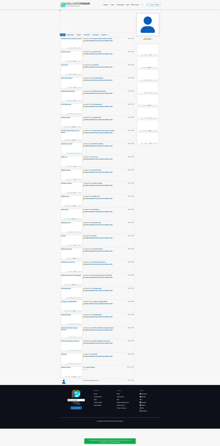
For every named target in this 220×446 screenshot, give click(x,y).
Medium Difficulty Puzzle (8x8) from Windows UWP (99, 40)
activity (62, 35)
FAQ (118, 399)
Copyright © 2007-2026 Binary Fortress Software (110, 421)
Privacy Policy (121, 405)
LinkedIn (143, 402)
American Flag (97, 51)
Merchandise (97, 405)
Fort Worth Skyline (98, 78)
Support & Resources (123, 402)
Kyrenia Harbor (97, 170)
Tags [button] (112, 5)
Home (95, 394)
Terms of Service (121, 408)
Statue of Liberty (97, 183)
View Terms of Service (114, 442)
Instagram (144, 411)
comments (96, 35)
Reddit (143, 405)
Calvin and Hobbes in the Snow (101, 341)
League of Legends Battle (100, 301)
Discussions (120, 397)
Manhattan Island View (99, 91)
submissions (70, 35)
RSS (142, 408)
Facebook (144, 394)
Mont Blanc (96, 209)
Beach (94, 235)
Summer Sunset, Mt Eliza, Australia (102, 38)
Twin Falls (96, 65)
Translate (77, 404)
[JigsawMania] (84, 40)
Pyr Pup (95, 354)
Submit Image (135, 5)
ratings (79, 35)
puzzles (104, 35)
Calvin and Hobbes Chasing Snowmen (103, 328)
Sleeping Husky (97, 314)
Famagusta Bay (97, 288)
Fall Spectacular (97, 104)
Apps (127, 5)
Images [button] (105, 5)
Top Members (120, 5)
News (118, 394)
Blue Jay (95, 157)
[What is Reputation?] (151, 39)
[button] (75, 4)
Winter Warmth (91, 367)
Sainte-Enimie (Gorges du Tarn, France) (104, 130)
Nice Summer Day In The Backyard (102, 275)
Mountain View (97, 222)
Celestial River (97, 117)
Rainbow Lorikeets (98, 143)
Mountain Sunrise (98, 249)
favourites (87, 35)
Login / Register (154, 5)
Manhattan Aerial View (99, 262)
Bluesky (143, 397)
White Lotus (96, 196)
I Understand (103, 442)
